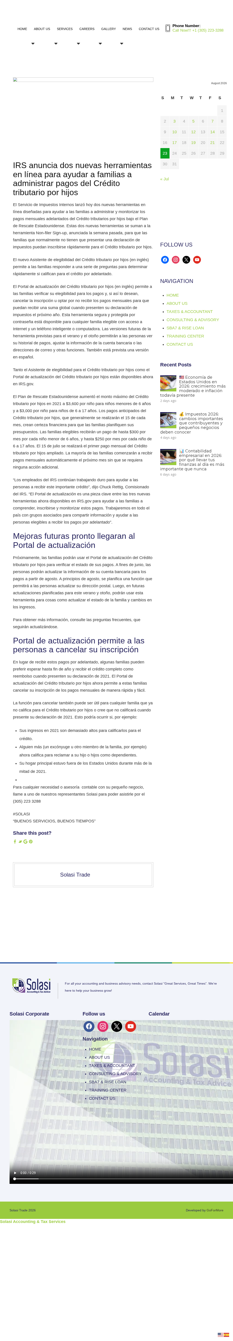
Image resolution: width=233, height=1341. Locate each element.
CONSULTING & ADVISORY (193, 320)
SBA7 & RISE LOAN (185, 328)
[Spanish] (227, 1334)
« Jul (164, 179)
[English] (221, 1334)
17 (174, 142)
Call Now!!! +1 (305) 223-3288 (197, 30)
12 (193, 132)
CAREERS (86, 29)
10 (174, 132)
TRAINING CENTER (185, 336)
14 (212, 132)
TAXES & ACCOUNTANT (190, 311)
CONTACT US (149, 29)
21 (212, 142)
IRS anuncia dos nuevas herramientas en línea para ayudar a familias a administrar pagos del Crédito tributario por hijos (82, 179)
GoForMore (215, 1210)
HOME (22, 29)
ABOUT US (42, 29)
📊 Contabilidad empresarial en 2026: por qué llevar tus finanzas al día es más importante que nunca (192, 460)
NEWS (127, 29)
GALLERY (108, 29)
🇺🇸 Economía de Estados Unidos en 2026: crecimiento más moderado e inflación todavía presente (193, 386)
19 (193, 142)
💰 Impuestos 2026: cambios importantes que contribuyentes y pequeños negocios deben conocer (191, 423)
